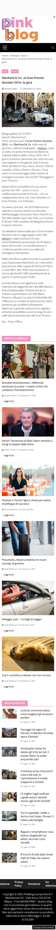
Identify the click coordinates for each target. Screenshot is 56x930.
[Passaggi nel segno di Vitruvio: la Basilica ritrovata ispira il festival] (9, 733)
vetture (6, 238)
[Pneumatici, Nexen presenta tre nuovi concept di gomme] (28, 538)
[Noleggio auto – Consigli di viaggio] (28, 598)
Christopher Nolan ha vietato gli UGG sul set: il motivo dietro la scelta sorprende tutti (35, 754)
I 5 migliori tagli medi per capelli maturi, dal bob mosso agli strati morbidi (35, 797)
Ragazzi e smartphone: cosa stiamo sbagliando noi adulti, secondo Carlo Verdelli (37, 837)
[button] (53, 47)
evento (42, 148)
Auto (5, 71)
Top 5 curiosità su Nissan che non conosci (26, 675)
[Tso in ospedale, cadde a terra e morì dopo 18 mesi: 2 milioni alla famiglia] (9, 816)
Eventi (15, 71)
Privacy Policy (19, 883)
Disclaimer (34, 884)
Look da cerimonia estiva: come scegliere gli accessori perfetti (37, 714)
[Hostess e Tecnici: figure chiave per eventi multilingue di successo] (28, 479)
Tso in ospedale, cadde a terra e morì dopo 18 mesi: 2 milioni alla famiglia (37, 816)
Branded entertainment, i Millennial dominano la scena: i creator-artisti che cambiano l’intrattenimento (25, 386)
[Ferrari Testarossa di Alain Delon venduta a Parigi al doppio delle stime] (28, 422)
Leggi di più (9, 401)
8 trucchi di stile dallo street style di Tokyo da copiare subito (37, 858)
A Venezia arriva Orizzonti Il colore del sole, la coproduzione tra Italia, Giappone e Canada (37, 776)
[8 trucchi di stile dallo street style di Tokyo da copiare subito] (9, 858)
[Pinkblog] (20, 29)
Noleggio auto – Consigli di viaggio (22, 619)
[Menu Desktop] (5, 47)
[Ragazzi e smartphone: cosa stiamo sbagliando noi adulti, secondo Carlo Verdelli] (9, 835)
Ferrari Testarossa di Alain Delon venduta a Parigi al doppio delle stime (27, 442)
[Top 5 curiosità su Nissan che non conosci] (28, 654)
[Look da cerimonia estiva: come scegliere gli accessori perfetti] (9, 714)
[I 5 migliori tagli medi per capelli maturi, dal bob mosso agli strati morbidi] (9, 797)
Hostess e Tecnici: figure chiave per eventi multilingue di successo (26, 502)
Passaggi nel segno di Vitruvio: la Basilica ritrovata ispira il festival (37, 733)
